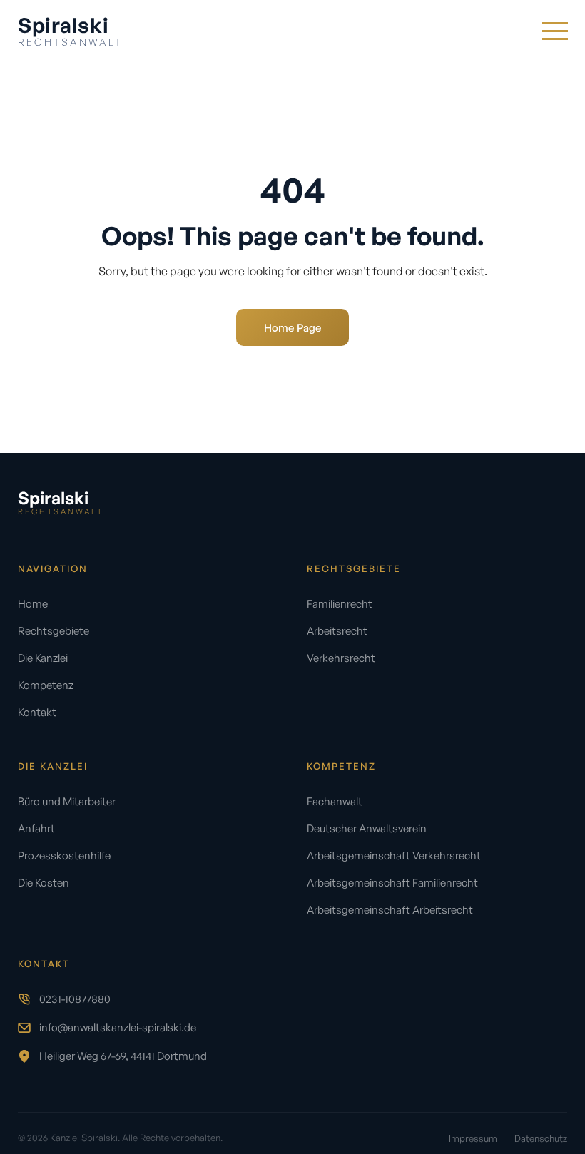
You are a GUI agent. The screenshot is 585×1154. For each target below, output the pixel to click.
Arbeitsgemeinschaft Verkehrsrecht (394, 855)
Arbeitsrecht (337, 631)
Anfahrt (36, 828)
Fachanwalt (334, 801)
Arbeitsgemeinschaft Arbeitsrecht (390, 909)
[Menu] (554, 30)
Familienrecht (339, 604)
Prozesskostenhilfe (64, 855)
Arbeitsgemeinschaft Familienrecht (392, 882)
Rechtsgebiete (53, 631)
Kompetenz (45, 685)
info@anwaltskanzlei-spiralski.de (117, 1027)
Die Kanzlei (43, 658)
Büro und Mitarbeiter (67, 801)
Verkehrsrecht (341, 658)
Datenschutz (540, 1138)
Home (33, 604)
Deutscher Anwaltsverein (367, 828)
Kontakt (37, 712)
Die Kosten (43, 882)
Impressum (473, 1138)
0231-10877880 (75, 999)
